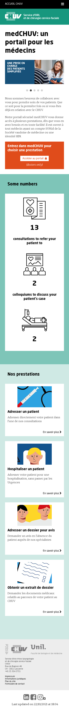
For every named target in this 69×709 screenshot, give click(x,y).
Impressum (10, 676)
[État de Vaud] (6, 649)
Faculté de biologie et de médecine (46, 653)
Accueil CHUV (14, 4)
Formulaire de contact (15, 684)
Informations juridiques (15, 679)
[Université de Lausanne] (46, 646)
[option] (34, 72)
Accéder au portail (33, 158)
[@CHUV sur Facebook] (33, 697)
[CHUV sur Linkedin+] (26, 697)
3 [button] (34, 90)
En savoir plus (51, 432)
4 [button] (38, 90)
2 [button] (31, 90)
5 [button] (42, 90)
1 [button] (27, 90)
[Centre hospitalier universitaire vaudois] (19, 649)
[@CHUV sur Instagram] (40, 697)
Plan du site (10, 681)
